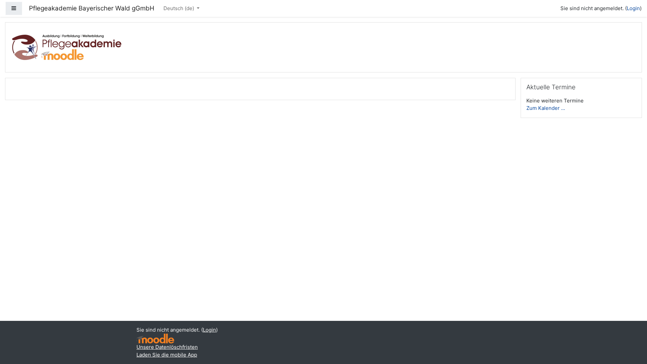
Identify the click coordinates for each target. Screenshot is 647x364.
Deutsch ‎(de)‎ (179, 8)
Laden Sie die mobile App (166, 355)
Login (633, 8)
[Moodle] (155, 338)
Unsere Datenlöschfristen (167, 347)
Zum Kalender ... (545, 108)
